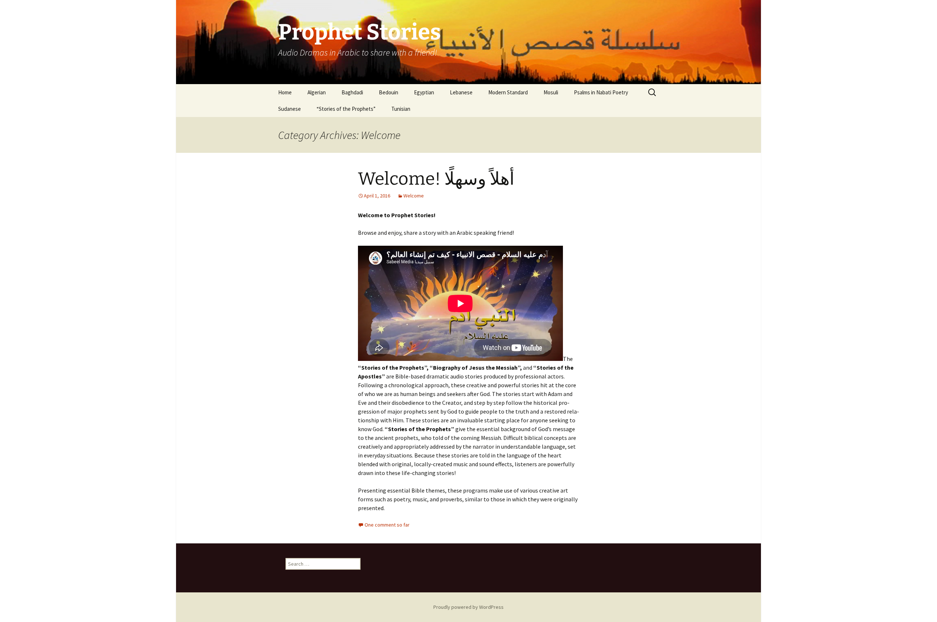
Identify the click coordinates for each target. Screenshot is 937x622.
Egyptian (424, 92)
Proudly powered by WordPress (468, 607)
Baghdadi (352, 92)
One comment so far (387, 524)
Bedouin (388, 92)
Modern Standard (508, 92)
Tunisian (400, 108)
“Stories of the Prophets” (346, 108)
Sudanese (289, 108)
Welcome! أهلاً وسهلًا (436, 178)
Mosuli (551, 92)
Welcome (413, 195)
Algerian (316, 92)
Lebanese (461, 92)
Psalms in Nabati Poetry (601, 92)
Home (285, 92)
